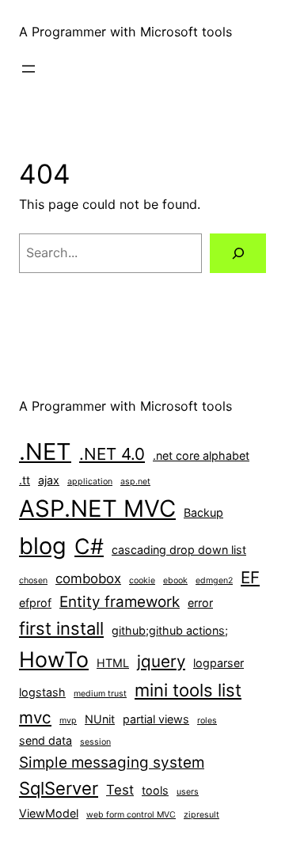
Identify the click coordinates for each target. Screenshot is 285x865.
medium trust (100, 694)
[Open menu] (28, 68)
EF (250, 577)
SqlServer (58, 788)
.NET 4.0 (112, 454)
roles (207, 720)
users (188, 792)
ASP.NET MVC (97, 508)
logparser (218, 663)
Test (120, 790)
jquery (161, 661)
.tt (24, 480)
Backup (203, 512)
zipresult (201, 815)
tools (155, 790)
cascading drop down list (179, 549)
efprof (35, 602)
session (95, 742)
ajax (48, 480)
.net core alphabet (201, 455)
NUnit (100, 719)
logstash (42, 692)
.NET (45, 451)
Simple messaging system (111, 762)
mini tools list (188, 690)
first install (61, 628)
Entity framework (119, 602)
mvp (68, 720)
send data (45, 740)
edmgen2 (214, 580)
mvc (35, 717)
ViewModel (48, 813)
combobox (88, 578)
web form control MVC (131, 815)
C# (89, 546)
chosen (33, 580)
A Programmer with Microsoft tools (125, 32)
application (89, 481)
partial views (156, 719)
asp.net (135, 481)
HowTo (54, 659)
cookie (142, 580)
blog (42, 546)
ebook (175, 580)
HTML (113, 663)
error (200, 602)
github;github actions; (170, 630)
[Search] (238, 252)
